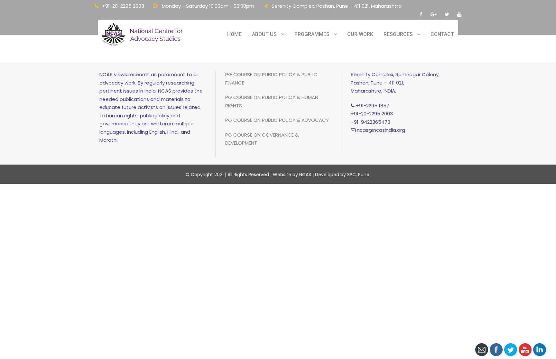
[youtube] (459, 14)
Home (234, 34)
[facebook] (421, 14)
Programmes (311, 34)
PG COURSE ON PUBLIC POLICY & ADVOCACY (277, 120)
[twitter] (447, 14)
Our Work (360, 34)
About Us (264, 34)
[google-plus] (434, 14)
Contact (442, 34)
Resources (398, 34)
